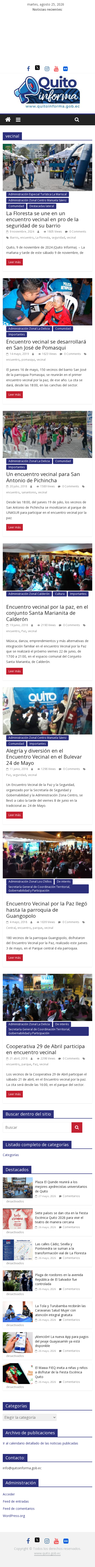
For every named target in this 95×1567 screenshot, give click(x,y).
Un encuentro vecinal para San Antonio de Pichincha (43, 476)
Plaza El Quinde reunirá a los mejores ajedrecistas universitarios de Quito (61, 1186)
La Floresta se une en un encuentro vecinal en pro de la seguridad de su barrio (42, 219)
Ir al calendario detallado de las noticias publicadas (40, 1443)
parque (37, 928)
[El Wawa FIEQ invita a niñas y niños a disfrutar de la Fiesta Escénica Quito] (18, 1365)
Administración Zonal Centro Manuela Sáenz (37, 200)
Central (11, 928)
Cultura (60, 594)
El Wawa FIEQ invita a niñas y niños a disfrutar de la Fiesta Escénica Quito (61, 1372)
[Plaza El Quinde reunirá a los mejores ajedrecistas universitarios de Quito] (18, 1180)
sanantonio (28, 492)
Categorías (11, 1155)
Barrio (14, 238)
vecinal (71, 238)
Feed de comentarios (19, 1508)
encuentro (27, 238)
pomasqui (28, 360)
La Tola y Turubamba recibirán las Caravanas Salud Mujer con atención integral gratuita (60, 1310)
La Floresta (43, 238)
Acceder (9, 1494)
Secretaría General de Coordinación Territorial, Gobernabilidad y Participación (39, 888)
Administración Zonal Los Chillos (30, 881)
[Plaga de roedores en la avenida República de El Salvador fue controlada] (18, 1273)
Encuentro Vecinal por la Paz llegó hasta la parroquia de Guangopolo (46, 909)
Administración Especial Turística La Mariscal (38, 194)
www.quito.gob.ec (47, 1553)
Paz (23, 631)
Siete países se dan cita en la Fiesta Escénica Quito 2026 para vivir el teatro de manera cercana (61, 1217)
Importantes (17, 334)
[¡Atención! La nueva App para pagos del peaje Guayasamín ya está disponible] (18, 1334)
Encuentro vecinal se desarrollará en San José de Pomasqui (46, 344)
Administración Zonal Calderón (29, 594)
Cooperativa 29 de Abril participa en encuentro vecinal (45, 1049)
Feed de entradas (16, 1501)
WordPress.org (14, 1515)
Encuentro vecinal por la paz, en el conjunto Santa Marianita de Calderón (47, 612)
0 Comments (77, 231)
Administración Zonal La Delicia (29, 329)
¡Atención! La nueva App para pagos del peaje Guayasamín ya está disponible (62, 1341)
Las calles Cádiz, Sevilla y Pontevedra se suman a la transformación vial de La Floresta (60, 1248)
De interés (63, 881)
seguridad (58, 238)
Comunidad (16, 206)
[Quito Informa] (47, 78)
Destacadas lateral (42, 206)
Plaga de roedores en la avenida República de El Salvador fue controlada (59, 1279)
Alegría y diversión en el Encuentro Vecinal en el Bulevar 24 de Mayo (44, 756)
